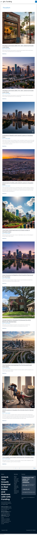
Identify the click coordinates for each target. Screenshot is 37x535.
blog (3, 48)
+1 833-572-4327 (26, 489)
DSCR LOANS (16, 478)
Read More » (4, 53)
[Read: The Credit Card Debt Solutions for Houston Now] (18, 439)
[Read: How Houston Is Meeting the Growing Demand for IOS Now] (18, 257)
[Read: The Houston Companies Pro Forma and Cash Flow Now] (18, 347)
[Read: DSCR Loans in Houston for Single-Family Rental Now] (18, 392)
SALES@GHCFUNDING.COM (28, 492)
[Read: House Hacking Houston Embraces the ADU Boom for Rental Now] (18, 302)
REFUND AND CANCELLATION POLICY (16, 492)
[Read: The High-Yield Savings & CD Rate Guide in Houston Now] (18, 212)
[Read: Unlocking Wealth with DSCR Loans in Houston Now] (18, 117)
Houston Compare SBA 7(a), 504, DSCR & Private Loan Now (18, 46)
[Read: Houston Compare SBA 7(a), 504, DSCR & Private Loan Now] (18, 27)
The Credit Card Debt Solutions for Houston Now (18, 457)
